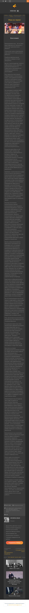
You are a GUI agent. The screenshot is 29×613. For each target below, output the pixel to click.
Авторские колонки (17, 15)
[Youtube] (3, 1)
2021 (24, 15)
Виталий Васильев (15, 518)
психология (8, 510)
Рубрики (10, 15)
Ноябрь (11, 16)
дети (7, 508)
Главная (5, 15)
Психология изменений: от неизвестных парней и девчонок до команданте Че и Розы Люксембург (14, 582)
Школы (7, 511)
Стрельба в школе (15, 510)
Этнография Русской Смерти (20, 550)
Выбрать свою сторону (14, 568)
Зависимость (11, 508)
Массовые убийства (13, 509)
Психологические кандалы (14, 595)
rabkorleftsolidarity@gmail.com (15, 604)
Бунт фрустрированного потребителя (8, 552)
